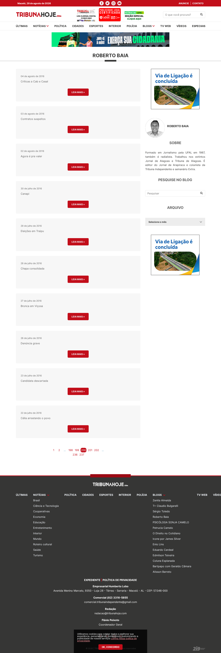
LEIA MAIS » (78, 92)
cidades (78, 26)
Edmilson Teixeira (163, 555)
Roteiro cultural (42, 544)
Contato (198, 3)
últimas (22, 26)
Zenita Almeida (162, 500)
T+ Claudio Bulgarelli (165, 505)
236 (75, 454)
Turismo (38, 555)
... (65, 450)
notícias (39, 26)
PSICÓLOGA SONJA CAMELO (171, 522)
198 (70, 450)
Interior (37, 533)
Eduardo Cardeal (163, 549)
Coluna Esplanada (164, 560)
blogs (147, 26)
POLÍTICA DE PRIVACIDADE (120, 580)
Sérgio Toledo (161, 511)
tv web (165, 26)
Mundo (37, 538)
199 (77, 450)
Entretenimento (42, 527)
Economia (39, 516)
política (60, 26)
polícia (132, 26)
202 (96, 450)
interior (115, 26)
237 (81, 454)
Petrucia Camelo (163, 527)
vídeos (181, 26)
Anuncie (184, 3)
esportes (96, 26)
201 (90, 450)
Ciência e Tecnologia (46, 505)
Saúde (37, 549)
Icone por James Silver (167, 538)
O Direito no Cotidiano (166, 533)
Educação (39, 522)
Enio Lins (158, 544)
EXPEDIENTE (92, 580)
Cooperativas (41, 511)
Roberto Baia (161, 516)
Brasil (36, 500)
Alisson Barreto (162, 571)
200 (83, 450)
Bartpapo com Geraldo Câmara (172, 566)
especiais (198, 26)
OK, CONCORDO (110, 647)
